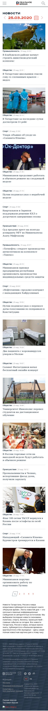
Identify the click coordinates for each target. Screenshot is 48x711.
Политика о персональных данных (13, 690)
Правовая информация (13, 686)
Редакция (7, 680)
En (31, 679)
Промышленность (11, 51)
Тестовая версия (10, 702)
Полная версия (10, 700)
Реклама (6, 683)
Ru (26, 679)
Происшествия (9, 226)
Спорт (5, 131)
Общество (7, 70)
